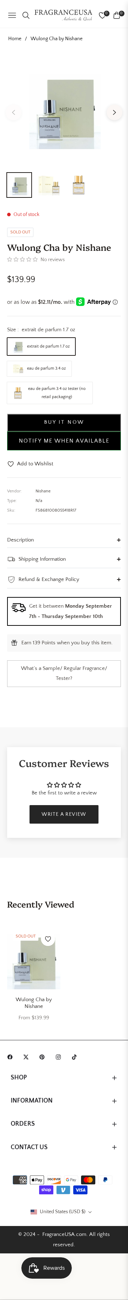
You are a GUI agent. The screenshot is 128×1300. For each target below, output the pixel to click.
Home (14, 39)
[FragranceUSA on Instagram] (60, 1056)
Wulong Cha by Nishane (34, 1003)
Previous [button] (13, 112)
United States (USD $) (62, 1212)
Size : (41, 330)
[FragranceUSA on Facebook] (11, 1056)
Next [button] (114, 112)
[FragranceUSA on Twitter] (27, 1056)
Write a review (64, 814)
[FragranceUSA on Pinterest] (43, 1056)
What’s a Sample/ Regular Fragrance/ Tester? (64, 673)
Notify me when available (64, 441)
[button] (22, 260)
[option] (64, 110)
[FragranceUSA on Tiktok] (76, 1056)
